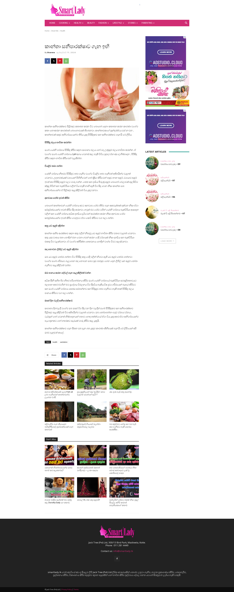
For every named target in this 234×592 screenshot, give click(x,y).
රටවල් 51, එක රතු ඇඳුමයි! (88, 500)
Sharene (51, 52)
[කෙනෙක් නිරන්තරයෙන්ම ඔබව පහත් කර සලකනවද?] (59, 455)
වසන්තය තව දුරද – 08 (170, 230)
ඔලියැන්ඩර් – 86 (168, 197)
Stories (132, 23)
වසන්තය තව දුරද (168, 161)
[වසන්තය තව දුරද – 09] (152, 162)
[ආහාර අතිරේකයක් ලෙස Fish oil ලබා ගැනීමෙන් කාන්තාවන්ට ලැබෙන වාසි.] (59, 379)
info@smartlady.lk (123, 551)
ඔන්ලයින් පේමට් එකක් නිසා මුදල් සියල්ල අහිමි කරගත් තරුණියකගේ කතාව (123, 503)
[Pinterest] (60, 61)
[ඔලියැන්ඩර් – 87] (152, 179)
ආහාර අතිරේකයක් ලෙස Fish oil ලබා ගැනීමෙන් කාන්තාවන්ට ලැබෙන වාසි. (59, 395)
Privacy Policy (67, 589)
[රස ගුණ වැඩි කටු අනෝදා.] (124, 379)
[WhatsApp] (66, 61)
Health (77, 23)
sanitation (63, 342)
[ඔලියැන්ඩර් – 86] (152, 195)
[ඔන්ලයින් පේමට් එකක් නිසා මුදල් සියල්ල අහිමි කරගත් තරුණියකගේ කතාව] (124, 487)
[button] (186, 23)
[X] (53, 61)
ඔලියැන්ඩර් (165, 177)
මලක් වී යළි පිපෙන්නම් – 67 (173, 213)
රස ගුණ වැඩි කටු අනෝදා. (120, 392)
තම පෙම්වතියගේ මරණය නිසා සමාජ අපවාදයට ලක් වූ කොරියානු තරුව (122, 470)
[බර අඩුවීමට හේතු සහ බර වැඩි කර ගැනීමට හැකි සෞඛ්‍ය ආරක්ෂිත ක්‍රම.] (124, 412)
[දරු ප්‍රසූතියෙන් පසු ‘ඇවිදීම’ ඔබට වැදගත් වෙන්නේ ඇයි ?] (92, 379)
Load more (166, 241)
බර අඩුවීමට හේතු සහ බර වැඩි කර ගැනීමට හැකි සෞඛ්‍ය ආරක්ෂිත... (122, 427)
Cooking (63, 23)
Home (52, 23)
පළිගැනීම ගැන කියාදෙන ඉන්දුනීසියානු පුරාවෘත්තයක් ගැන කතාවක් (59, 427)
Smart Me (54, 31)
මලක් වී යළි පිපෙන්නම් (170, 210)
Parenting (147, 23)
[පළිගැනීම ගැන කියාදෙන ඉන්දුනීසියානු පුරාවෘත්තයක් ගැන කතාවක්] (59, 412)
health (55, 342)
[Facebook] (47, 61)
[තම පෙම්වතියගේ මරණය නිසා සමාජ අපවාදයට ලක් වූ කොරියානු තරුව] (124, 455)
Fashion (103, 23)
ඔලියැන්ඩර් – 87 (168, 180)
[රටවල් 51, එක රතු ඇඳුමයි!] (92, 487)
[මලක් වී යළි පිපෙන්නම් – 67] (152, 212)
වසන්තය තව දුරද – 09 (170, 164)
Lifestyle (117, 23)
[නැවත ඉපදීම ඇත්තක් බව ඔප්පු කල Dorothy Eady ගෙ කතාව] (59, 487)
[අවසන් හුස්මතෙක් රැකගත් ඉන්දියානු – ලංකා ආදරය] (92, 455)
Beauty (91, 23)
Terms (76, 589)
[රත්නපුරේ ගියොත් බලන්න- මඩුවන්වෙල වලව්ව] (92, 412)
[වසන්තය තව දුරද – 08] (152, 228)
